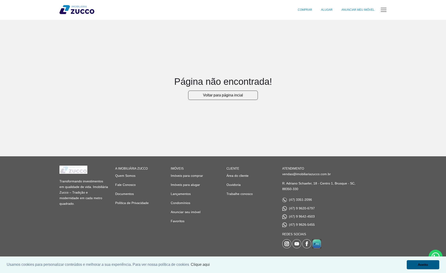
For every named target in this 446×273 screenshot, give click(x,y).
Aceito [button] (423, 264)
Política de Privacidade (132, 203)
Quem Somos (125, 175)
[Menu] (384, 10)
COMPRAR (305, 9)
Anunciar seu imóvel (185, 212)
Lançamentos (181, 194)
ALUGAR (327, 9)
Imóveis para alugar (185, 185)
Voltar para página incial (223, 95)
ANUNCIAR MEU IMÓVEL (357, 9)
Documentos (124, 194)
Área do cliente (237, 175)
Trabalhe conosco (239, 194)
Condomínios (180, 203)
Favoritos (177, 221)
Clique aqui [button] (200, 264)
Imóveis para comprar (187, 175)
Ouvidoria (233, 185)
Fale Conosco (125, 185)
